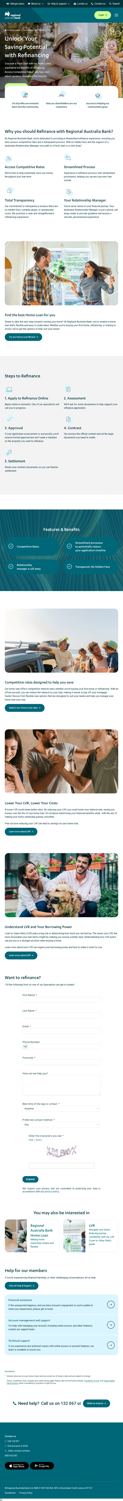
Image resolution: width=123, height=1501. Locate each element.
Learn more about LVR (19, 831)
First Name (28, 995)
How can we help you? (35, 1073)
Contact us (100, 3)
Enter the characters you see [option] (45, 1135)
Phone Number (31, 1042)
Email (25, 1026)
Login (101, 15)
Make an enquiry (95, 1403)
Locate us (82, 3)
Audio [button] (39, 1139)
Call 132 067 (13, 1441)
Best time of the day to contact (39, 1104)
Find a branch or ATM (18, 1446)
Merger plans (17, 3)
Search (116, 3)
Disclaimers (10, 1493)
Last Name (28, 1010)
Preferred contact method (37, 1119)
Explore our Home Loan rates (23, 708)
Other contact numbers (19, 1451)
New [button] (31, 1139)
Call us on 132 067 (58, 1403)
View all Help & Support (20, 1285)
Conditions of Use (91, 1381)
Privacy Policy (26, 1493)
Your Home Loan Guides (33, 30)
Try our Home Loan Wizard (22, 337)
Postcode (27, 1057)
